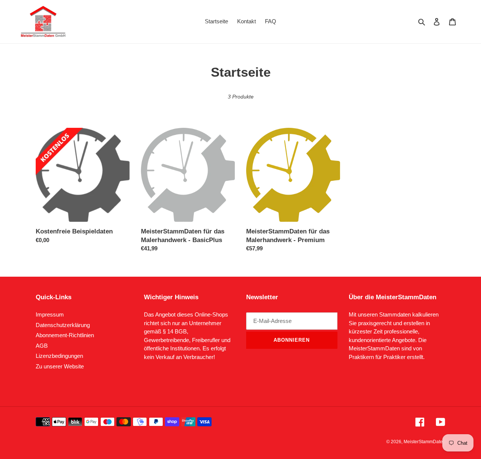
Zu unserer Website (60, 366)
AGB (42, 345)
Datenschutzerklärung (63, 325)
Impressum (50, 314)
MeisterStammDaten (424, 441)
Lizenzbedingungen (59, 356)
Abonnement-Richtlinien (65, 335)
